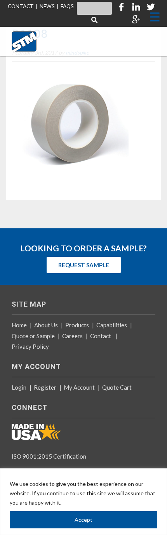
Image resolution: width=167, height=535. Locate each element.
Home (19, 324)
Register (45, 387)
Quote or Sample (33, 335)
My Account (79, 387)
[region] (83, 501)
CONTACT (21, 6)
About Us (46, 324)
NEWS (47, 6)
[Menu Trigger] (154, 16)
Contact (100, 335)
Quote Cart (117, 387)
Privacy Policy (30, 346)
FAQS (67, 6)
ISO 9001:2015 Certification (49, 456)
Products (77, 324)
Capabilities (111, 324)
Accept (83, 519)
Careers (72, 335)
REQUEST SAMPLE (83, 264)
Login (19, 387)
